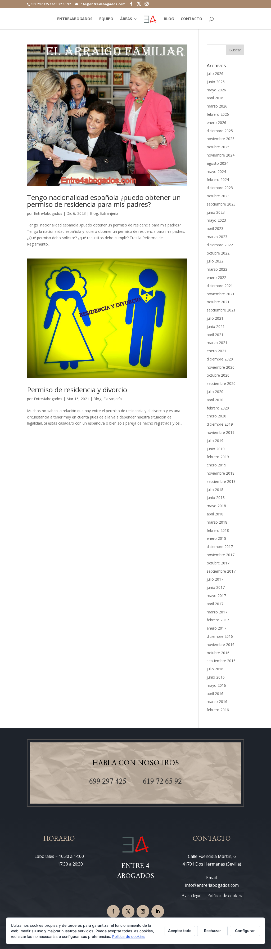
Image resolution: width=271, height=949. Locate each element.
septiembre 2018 (221, 481)
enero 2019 (216, 464)
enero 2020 (216, 415)
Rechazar (212, 930)
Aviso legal (192, 896)
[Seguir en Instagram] (143, 911)
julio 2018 (215, 489)
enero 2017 (216, 628)
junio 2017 (216, 587)
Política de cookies (224, 896)
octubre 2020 (218, 375)
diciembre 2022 (220, 244)
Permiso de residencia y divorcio (77, 389)
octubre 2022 (218, 253)
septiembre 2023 (221, 204)
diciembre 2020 (220, 359)
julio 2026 (215, 73)
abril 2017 (215, 603)
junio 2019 (216, 448)
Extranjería (109, 213)
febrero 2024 (218, 179)
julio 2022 (215, 261)
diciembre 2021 (220, 285)
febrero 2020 (218, 408)
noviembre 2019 (220, 432)
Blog (94, 213)
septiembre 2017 (221, 571)
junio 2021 (216, 326)
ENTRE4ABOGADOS (74, 19)
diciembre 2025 (220, 130)
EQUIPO (106, 19)
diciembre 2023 (220, 187)
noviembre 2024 (220, 155)
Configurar (245, 930)
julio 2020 (215, 391)
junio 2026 (216, 81)
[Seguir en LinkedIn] (157, 911)
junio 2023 (216, 212)
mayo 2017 (216, 595)
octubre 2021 (218, 301)
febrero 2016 (218, 709)
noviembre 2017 (220, 554)
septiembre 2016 (221, 660)
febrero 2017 (218, 619)
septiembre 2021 (221, 310)
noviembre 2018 (220, 473)
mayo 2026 (216, 89)
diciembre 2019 (220, 424)
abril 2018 (215, 513)
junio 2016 (216, 677)
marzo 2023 (217, 236)
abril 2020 (215, 399)
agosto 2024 (217, 163)
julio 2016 (215, 668)
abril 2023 (215, 228)
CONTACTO (191, 19)
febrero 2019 (218, 456)
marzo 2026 (217, 106)
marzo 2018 (217, 522)
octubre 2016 (218, 652)
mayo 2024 (216, 171)
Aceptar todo (180, 930)
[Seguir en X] (128, 911)
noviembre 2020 (220, 367)
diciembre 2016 (220, 636)
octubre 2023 (218, 195)
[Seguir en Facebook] (113, 911)
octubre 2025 (218, 146)
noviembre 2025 (220, 138)
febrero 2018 (218, 530)
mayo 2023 (216, 220)
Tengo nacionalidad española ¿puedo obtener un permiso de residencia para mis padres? (104, 201)
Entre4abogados (48, 213)
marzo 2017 (217, 611)
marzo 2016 (217, 701)
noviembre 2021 (220, 293)
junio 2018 (216, 497)
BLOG (169, 19)
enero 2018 (216, 538)
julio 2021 (215, 318)
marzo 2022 (217, 269)
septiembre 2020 (221, 383)
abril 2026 (215, 97)
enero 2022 (216, 277)
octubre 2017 (218, 562)
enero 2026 (216, 122)
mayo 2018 (216, 505)
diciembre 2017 (220, 546)
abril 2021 (215, 334)
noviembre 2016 (220, 644)
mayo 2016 (216, 685)
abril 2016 (215, 693)
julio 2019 (215, 440)
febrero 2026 (218, 114)
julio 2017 (215, 579)
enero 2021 (216, 350)
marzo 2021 (217, 342)
